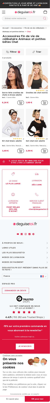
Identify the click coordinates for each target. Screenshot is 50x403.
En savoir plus (12, 399)
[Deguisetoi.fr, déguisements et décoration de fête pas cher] (25, 12)
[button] (25, 276)
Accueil (5, 28)
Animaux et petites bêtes (13, 31)
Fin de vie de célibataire (34, 28)
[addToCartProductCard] (20, 102)
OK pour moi (37, 399)
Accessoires (16, 28)
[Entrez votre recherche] (44, 19)
